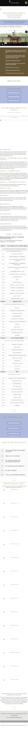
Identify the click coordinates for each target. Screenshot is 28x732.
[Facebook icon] (14, 727)
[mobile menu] (26, 3)
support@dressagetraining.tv (15, 717)
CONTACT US (4, 713)
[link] (14, 9)
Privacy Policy (11, 713)
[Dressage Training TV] (14, 3)
